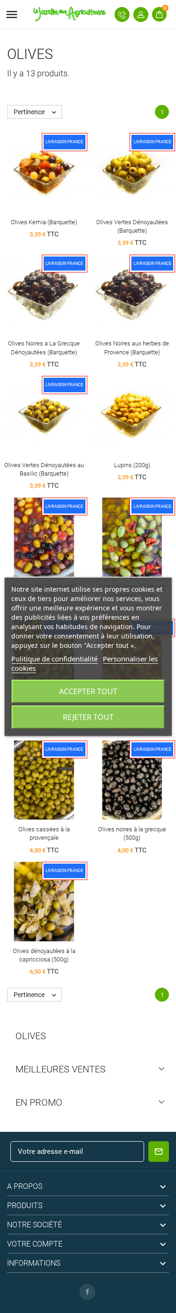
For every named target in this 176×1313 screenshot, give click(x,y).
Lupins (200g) (132, 465)
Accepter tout (88, 691)
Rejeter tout (88, 717)
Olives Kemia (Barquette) (44, 222)
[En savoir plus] (61, 171)
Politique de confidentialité (54, 658)
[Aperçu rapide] (44, 171)
